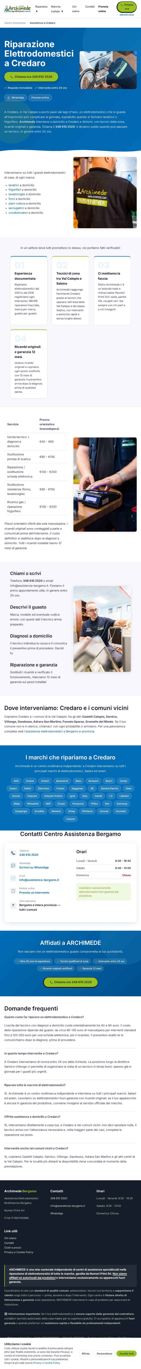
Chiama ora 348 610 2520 (33, 76)
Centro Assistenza (14, 22)
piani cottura (17, 203)
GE (92, 788)
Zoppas (70, 819)
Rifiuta (86, 1353)
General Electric (109, 788)
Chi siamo (10, 1238)
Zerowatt (121, 811)
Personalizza (104, 1353)
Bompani (93, 781)
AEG (16, 781)
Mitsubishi (33, 803)
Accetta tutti (126, 1353)
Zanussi (104, 811)
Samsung (122, 803)
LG (110, 796)
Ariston (45, 781)
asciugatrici (16, 208)
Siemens (56, 811)
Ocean (61, 803)
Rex (107, 803)
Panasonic (78, 803)
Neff (48, 803)
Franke (60, 788)
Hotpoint (32, 796)
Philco (94, 803)
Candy (123, 781)
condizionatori (18, 212)
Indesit (98, 796)
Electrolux (43, 788)
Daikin (27, 788)
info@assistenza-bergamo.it (39, 880)
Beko (78, 781)
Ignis (72, 796)
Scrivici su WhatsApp (34, 867)
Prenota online (40, 97)
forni (12, 199)
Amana (30, 781)
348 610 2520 (28, 854)
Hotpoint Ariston (53, 796)
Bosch (109, 781)
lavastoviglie (17, 194)
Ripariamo (41, 6)
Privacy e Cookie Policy (18, 1252)
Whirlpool (87, 811)
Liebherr (124, 796)
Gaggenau (77, 788)
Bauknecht (62, 781)
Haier (129, 788)
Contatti (90, 6)
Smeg (71, 811)
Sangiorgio (21, 811)
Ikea (84, 796)
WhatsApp (17, 97)
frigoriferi (15, 189)
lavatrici (14, 185)
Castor (13, 788)
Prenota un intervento (34, 892)
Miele (17, 803)
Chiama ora (128, 6)
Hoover (16, 796)
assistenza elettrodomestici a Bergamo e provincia (60, 731)
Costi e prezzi (12, 1247)
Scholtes (39, 811)
